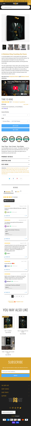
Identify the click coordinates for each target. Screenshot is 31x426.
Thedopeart (17, 416)
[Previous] (2, 28)
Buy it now (15, 129)
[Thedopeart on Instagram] (15, 408)
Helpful (7, 215)
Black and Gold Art (15, 168)
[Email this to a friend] (21, 178)
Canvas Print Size (5, 112)
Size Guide (26, 104)
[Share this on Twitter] (9, 178)
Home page (19, 170)
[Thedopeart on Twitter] (20, 408)
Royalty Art (12, 172)
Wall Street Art (4, 173)
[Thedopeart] (15, 3)
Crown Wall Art (22, 168)
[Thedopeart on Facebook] (13, 408)
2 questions (22, 102)
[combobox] (15, 7)
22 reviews (15, 102)
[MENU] (0, 3)
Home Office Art (14, 170)
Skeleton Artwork (25, 76)
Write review (10, 200)
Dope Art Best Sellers (7, 169)
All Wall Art (8, 168)
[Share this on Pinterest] (17, 178)
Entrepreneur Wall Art (14, 76)
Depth (3, 118)
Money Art (8, 172)
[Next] (28, 28)
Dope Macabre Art (23, 169)
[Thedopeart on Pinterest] (18, 408)
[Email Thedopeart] (10, 408)
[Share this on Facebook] (13, 178)
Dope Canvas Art (15, 169)
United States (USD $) (7, 412)
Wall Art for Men (25, 172)
